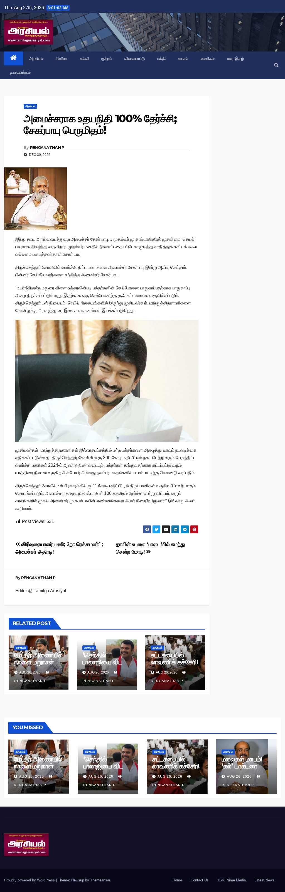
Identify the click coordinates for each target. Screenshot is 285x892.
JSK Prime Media (231, 880)
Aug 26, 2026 (31, 776)
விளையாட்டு (134, 58)
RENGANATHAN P (47, 147)
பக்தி (161, 58)
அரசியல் (36, 58)
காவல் (183, 58)
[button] (276, 65)
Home (177, 880)
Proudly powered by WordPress (30, 880)
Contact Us (200, 880)
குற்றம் (106, 58)
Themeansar (100, 880)
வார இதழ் (235, 58)
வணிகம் (208, 58)
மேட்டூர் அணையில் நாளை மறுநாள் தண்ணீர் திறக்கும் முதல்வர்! (38, 665)
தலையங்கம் (20, 72)
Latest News (264, 880)
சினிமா (62, 58)
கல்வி (84, 58)
